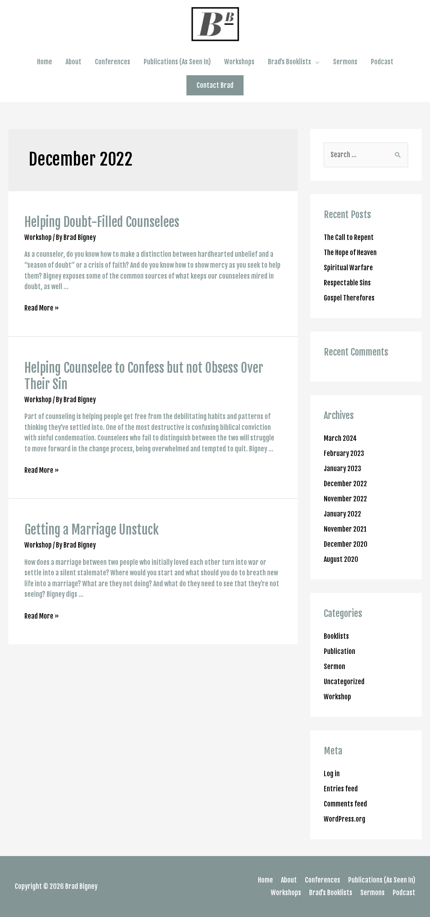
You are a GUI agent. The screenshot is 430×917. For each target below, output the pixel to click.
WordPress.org (344, 819)
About (73, 62)
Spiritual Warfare (348, 268)
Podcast (382, 62)
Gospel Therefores (349, 298)
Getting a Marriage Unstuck (91, 530)
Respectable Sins (347, 283)
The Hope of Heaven (350, 252)
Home (44, 62)
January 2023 (342, 468)
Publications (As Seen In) (177, 62)
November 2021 (345, 529)
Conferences (112, 62)
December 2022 (345, 484)
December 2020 (345, 544)
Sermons (345, 62)
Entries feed (341, 789)
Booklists (336, 636)
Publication (339, 651)
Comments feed (345, 804)
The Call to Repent (349, 237)
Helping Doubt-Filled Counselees (101, 222)
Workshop (38, 237)
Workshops (239, 62)
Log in (332, 773)
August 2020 (341, 559)
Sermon (334, 666)
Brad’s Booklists (289, 62)
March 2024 (340, 438)
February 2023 (344, 453)
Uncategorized (344, 681)
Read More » (41, 308)
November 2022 (345, 499)
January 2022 (342, 514)
